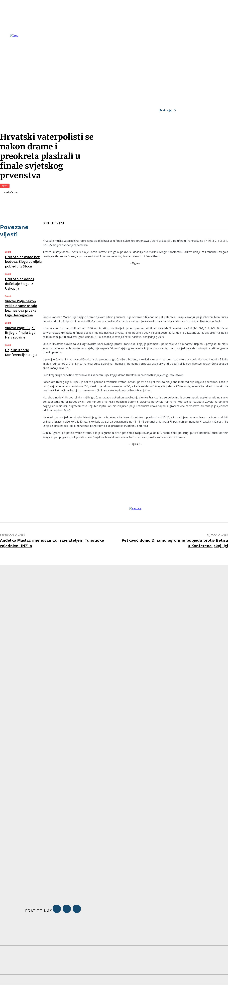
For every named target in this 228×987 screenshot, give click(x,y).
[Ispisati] (93, 221)
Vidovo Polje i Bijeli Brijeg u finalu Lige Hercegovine (20, 332)
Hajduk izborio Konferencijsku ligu (21, 352)
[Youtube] (77, 909)
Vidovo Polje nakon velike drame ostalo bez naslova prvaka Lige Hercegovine (21, 308)
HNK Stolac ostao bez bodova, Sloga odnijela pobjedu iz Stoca (23, 261)
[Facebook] (69, 221)
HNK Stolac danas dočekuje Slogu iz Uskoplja (19, 284)
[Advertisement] (135, 288)
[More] (106, 221)
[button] (169, 110)
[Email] (81, 221)
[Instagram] (67, 909)
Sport (5, 185)
